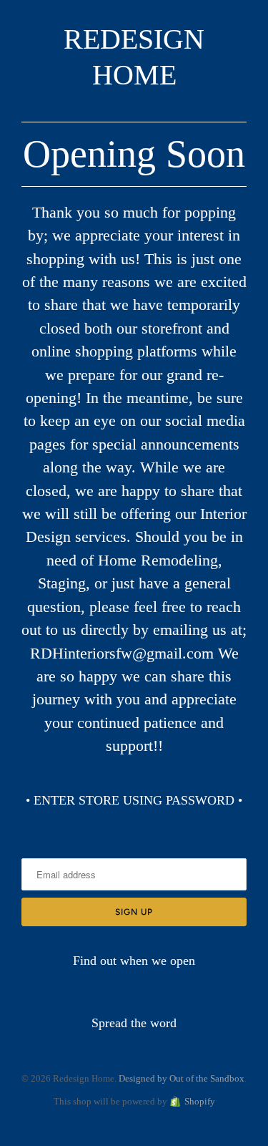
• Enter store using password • (134, 800)
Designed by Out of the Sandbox (181, 1078)
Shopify (199, 1101)
